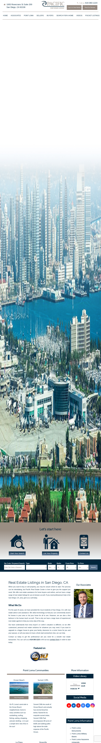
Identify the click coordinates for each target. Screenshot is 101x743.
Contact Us (83, 553)
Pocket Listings (92, 15)
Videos (79, 15)
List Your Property (50, 553)
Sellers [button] (40, 15)
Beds (50, 563)
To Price (81, 563)
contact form (55, 640)
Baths (59, 563)
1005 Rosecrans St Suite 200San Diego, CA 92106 (19, 5)
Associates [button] (16, 15)
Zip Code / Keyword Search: (14, 563)
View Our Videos (78, 686)
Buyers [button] (50, 15)
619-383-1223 (91, 3)
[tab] (80, 686)
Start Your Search (17, 553)
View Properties (19, 697)
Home (5, 15)
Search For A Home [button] (64, 15)
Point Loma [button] (29, 15)
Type (28, 563)
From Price (70, 563)
